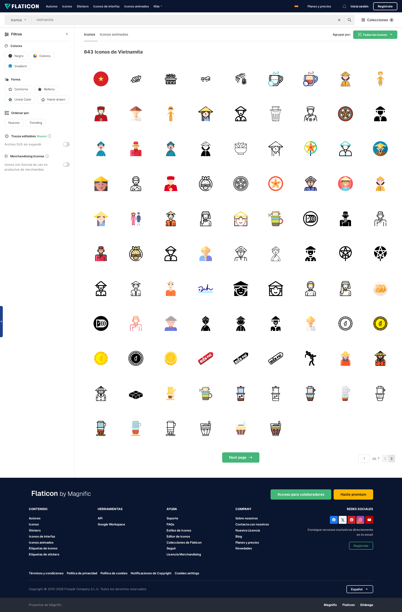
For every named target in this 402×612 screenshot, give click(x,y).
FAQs (170, 524)
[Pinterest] (351, 520)
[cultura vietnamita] (135, 78)
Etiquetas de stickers (44, 554)
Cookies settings (187, 573)
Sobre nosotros (246, 518)
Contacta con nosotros (252, 524)
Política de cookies (113, 573)
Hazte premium (353, 494)
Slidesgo (366, 605)
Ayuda (172, 509)
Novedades (243, 548)
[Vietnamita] (275, 113)
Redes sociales (360, 509)
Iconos (67, 6)
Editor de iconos (178, 536)
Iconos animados (136, 6)
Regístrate (385, 6)
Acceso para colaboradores (301, 494)
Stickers (83, 6)
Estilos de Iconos (179, 530)
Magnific (330, 605)
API (100, 518)
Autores (51, 6)
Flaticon (348, 605)
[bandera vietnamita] (100, 78)
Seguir (171, 548)
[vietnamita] (345, 78)
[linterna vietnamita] (345, 113)
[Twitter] (343, 520)
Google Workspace (111, 524)
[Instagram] (360, 520)
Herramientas (110, 509)
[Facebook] (334, 520)
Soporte (172, 518)
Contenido (38, 509)
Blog (238, 536)
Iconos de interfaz (106, 6)
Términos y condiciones (46, 573)
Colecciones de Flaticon (184, 542)
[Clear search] (339, 20)
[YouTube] (369, 520)
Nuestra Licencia (247, 530)
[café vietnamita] (275, 78)
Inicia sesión (359, 6)
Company (243, 509)
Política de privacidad (82, 573)
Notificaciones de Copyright (151, 573)
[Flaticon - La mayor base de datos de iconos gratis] (22, 6)
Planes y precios (319, 6)
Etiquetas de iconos (43, 548)
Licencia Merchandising (184, 554)
